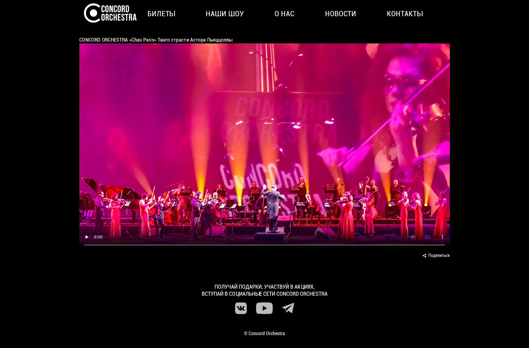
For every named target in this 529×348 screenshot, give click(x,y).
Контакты (405, 13)
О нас (285, 13)
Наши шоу (225, 13)
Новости (341, 13)
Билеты (161, 13)
